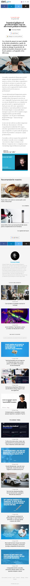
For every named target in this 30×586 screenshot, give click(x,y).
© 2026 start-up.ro (15, 583)
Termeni (18, 577)
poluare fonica (17, 337)
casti (5, 337)
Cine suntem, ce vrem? (7, 577)
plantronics (10, 337)
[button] (24, 1)
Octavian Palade (16, 29)
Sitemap (22, 577)
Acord (14, 577)
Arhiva (26, 577)
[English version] (22, 1)
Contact (14, 579)
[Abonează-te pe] (14, 33)
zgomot (24, 337)
